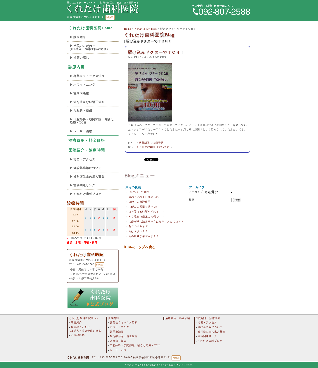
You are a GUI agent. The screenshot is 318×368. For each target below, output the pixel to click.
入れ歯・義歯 (82, 110)
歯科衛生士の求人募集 (89, 176)
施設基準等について (87, 167)
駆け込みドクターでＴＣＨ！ (156, 52)
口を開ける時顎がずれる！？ (146, 211)
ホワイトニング (84, 84)
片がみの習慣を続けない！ (145, 206)
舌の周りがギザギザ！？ (143, 236)
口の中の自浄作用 (139, 201)
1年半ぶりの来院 (138, 192)
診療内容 (76, 67)
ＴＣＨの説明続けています (152, 147)
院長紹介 (79, 37)
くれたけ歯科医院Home (90, 28)
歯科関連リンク (84, 185)
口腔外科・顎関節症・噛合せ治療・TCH (92, 121)
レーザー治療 (82, 131)
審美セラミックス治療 (89, 76)
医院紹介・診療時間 (86, 150)
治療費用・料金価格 (86, 140)
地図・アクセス (84, 159)
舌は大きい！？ (138, 231)
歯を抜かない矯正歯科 (89, 101)
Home (127, 28)
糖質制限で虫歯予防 (151, 142)
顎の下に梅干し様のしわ (143, 197)
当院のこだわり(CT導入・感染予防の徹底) (89, 47)
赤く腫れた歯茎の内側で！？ (146, 216)
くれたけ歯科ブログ (87, 193)
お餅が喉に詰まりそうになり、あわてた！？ (156, 221)
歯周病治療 (81, 93)
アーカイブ (196, 191)
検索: (192, 199)
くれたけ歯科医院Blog (149, 34)
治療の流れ (81, 57)
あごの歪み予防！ (139, 226)
